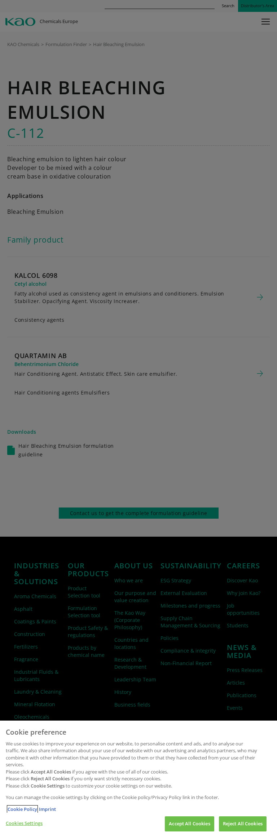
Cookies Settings (24, 823)
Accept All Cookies (189, 823)
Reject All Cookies (243, 823)
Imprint (47, 809)
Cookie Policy (22, 809)
